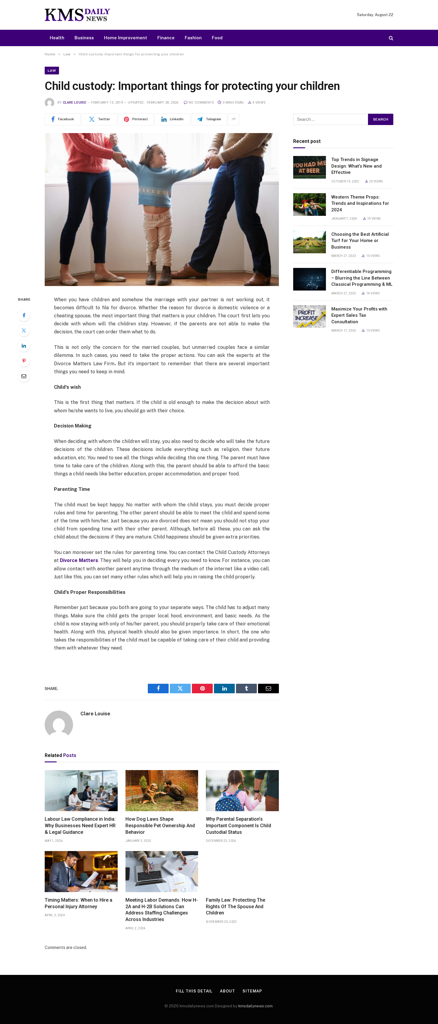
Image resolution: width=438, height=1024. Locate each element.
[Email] (24, 376)
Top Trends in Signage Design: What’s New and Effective (356, 166)
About (227, 991)
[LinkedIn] (24, 346)
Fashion (193, 37)
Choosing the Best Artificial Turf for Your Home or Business (360, 241)
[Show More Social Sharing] (233, 119)
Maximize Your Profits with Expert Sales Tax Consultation (359, 315)
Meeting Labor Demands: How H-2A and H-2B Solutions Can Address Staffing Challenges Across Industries (161, 909)
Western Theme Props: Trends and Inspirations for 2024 (360, 203)
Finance (166, 37)
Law (52, 70)
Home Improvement (125, 37)
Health (57, 37)
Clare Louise (74, 102)
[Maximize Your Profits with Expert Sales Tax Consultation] (309, 316)
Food (217, 37)
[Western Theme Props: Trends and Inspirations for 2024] (309, 204)
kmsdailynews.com (255, 1006)
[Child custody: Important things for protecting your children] (162, 209)
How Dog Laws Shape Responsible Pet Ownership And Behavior (160, 825)
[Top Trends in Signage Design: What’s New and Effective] (309, 167)
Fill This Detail (194, 991)
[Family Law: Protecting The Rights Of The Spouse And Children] (242, 871)
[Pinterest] (24, 361)
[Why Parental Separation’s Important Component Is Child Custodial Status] (242, 790)
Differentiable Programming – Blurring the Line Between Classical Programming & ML (361, 278)
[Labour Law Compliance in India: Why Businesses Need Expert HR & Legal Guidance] (81, 790)
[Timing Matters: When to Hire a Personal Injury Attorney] (81, 871)
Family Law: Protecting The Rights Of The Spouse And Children (235, 906)
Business (84, 37)
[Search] (390, 38)
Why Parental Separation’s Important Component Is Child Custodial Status (238, 825)
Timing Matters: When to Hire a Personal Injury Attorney (78, 903)
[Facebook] (24, 315)
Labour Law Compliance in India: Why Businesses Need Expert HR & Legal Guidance (80, 825)
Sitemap (252, 991)
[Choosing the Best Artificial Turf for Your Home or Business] (309, 242)
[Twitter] (24, 330)
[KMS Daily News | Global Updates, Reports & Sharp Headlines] (77, 15)
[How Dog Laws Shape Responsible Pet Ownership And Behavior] (161, 790)
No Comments (201, 102)
